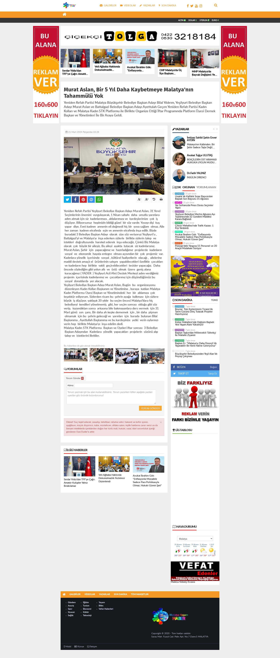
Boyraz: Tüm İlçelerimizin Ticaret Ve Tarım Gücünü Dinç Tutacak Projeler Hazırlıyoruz (194, 311)
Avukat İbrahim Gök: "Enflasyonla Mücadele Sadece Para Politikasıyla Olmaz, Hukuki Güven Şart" (193, 237)
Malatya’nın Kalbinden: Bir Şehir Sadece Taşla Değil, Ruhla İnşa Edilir (201, 146)
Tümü (214, 300)
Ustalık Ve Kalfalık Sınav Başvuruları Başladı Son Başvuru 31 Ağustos (194, 197)
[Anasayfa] (64, 15)
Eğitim (86, 603)
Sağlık (178, 203)
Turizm (86, 606)
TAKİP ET (183, 373)
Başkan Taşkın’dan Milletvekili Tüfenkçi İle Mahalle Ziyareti (195, 334)
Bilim (101, 606)
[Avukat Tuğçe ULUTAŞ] (178, 159)
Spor (70, 609)
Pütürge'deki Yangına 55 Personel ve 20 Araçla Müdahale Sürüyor (196, 247)
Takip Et (212, 373)
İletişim (93, 647)
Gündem (179, 194)
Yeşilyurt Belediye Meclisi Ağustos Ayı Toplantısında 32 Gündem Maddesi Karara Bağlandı (195, 216)
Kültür (86, 612)
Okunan (188, 187)
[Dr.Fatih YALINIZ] (178, 175)
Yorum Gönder (74, 378)
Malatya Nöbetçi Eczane (183, 582)
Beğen (213, 367)
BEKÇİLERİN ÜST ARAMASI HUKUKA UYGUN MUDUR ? (202, 161)
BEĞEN (181, 367)
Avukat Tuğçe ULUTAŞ (200, 155)
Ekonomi (87, 609)
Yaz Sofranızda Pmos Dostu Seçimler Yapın (194, 206)
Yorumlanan (206, 187)
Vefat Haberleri (106, 609)
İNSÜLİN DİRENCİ (196, 177)
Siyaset (178, 232)
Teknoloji (87, 616)
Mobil (68, 647)
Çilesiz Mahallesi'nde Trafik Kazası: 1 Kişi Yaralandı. (194, 226)
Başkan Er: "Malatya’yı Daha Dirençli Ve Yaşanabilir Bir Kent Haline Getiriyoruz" (196, 344)
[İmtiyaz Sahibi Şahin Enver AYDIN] (178, 143)
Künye (80, 647)
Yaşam (102, 603)
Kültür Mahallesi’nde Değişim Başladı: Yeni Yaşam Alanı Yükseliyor (195, 323)
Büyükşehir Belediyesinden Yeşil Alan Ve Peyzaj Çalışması (196, 355)
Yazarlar (182, 129)
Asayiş (178, 223)
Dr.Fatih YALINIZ (196, 173)
